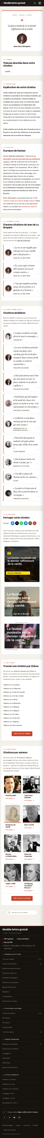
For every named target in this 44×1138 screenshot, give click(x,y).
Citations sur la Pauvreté (11, 718)
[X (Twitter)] (9, 1117)
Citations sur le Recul (10, 700)
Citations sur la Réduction (12, 703)
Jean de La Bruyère (22, 46)
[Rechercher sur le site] (35, 3)
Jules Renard (19, 451)
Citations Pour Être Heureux (12, 725)
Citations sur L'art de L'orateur (13, 696)
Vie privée (26, 1125)
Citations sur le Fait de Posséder (14, 692)
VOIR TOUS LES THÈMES (22, 734)
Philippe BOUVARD (21, 368)
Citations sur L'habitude (11, 707)
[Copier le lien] (34, 523)
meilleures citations (29, 206)
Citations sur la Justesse (11, 685)
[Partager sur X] (17, 523)
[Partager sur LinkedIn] (26, 523)
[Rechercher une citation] (9, 912)
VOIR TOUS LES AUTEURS (22, 898)
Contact (18, 1125)
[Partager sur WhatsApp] (21, 523)
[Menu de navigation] (39, 3)
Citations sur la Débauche (12, 689)
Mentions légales (7, 1125)
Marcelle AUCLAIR (21, 466)
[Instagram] (19, 1117)
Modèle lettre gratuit (14, 3)
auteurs (32, 201)
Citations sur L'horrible (11, 714)
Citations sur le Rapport (11, 711)
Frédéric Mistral (21, 499)
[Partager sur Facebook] (12, 523)
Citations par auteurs (15, 752)
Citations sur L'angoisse (11, 722)
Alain (15, 481)
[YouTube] (14, 1117)
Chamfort (18, 340)
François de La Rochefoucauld (20, 429)
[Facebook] (4, 1117)
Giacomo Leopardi (21, 410)
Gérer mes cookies (10, 1130)
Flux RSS (35, 1125)
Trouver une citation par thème (20, 666)
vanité (7, 71)
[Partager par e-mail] (30, 523)
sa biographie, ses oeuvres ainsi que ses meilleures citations (21, 159)
